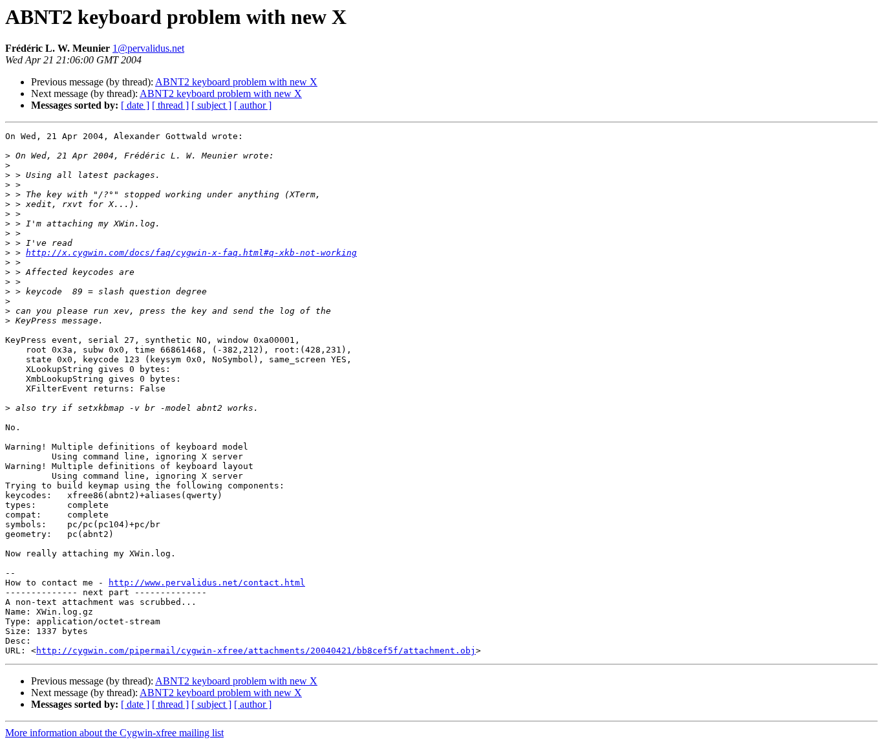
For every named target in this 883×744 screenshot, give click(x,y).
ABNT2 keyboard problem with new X (236, 81)
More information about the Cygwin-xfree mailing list (114, 732)
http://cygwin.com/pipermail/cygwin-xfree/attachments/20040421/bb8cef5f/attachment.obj (256, 650)
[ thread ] (170, 105)
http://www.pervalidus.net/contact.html (207, 582)
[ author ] (252, 105)
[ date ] (135, 105)
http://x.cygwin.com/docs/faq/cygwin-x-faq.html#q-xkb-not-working (191, 252)
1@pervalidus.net (148, 48)
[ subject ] (211, 105)
